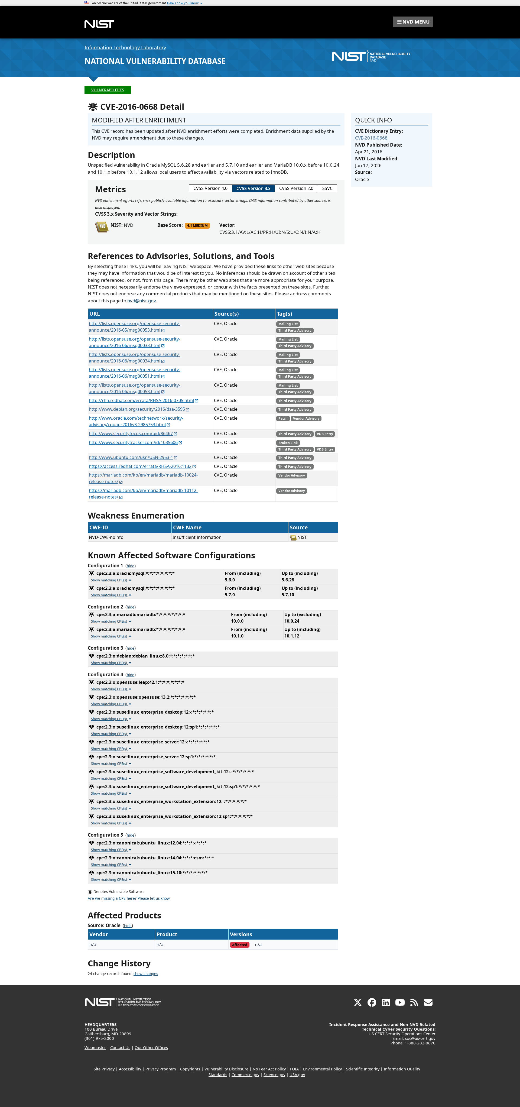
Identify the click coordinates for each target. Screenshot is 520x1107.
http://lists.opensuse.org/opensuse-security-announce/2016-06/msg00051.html (134, 373)
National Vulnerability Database (155, 61)
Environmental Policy (322, 1069)
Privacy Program (160, 1069)
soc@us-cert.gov (420, 1038)
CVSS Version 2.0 (296, 188)
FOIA (294, 1069)
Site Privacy (104, 1069)
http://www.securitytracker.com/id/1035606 (133, 442)
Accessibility (130, 1069)
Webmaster (95, 1047)
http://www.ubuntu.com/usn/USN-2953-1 (131, 457)
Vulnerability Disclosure (226, 1069)
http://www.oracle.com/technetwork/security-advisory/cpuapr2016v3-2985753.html (136, 421)
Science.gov (274, 1074)
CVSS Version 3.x (253, 188)
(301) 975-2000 (99, 1038)
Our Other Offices (151, 1047)
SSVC (327, 188)
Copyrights (190, 1069)
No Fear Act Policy (269, 1069)
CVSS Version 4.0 (210, 188)
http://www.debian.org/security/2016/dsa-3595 (137, 409)
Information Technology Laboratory (125, 47)
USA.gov (297, 1074)
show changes (146, 973)
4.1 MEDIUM (197, 225)
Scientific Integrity (362, 1069)
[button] (413, 22)
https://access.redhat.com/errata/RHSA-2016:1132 (140, 466)
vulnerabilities (107, 89)
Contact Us (120, 1047)
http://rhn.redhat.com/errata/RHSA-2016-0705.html (141, 400)
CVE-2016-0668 (371, 138)
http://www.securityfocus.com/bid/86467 (131, 433)
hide (130, 566)
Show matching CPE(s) (109, 580)
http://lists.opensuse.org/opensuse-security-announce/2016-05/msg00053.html (134, 327)
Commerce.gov (245, 1074)
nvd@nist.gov (141, 300)
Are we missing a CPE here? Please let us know (129, 898)
